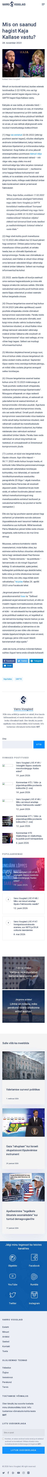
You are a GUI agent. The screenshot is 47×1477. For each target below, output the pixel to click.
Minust (5, 1332)
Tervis (5, 1387)
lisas (23, 596)
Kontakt (6, 1346)
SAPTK (19, 679)
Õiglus (5, 1372)
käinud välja (36, 153)
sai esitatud (16, 135)
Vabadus (6, 1367)
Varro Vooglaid (23, 709)
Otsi (4, 738)
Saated (5, 1341)
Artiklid (5, 1336)
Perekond (7, 1382)
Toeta (5, 1351)
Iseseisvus (7, 1377)
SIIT (38, 726)
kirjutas (19, 581)
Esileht (5, 1327)
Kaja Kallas (8, 679)
